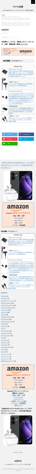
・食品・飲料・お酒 (18, 395)
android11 (4, 298)
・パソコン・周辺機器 (18, 403)
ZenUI (3, 349)
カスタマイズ (5, 354)
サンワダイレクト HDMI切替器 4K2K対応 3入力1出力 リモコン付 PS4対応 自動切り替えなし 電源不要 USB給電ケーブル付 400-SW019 (21, 278)
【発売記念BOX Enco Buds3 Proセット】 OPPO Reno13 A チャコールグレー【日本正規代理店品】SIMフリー (17, 165)
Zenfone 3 (4, 342)
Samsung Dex (5, 333)
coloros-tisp (4, 310)
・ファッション (18, 397)
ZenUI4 (3, 352)
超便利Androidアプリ (7, 361)
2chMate (3, 296)
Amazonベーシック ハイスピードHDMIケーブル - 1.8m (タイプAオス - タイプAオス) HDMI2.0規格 (21, 119)
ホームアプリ (5, 359)
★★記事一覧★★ (18, 452)
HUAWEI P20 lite (6, 317)
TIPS (2, 338)
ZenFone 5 (4, 345)
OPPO (3, 324)
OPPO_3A (4, 326)
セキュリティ (5, 356)
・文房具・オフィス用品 (18, 401)
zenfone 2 (4, 340)
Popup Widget (5, 331)
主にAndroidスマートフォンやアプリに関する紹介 (18, 464)
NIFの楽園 (18, 6)
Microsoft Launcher (7, 321)
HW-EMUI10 (5, 319)
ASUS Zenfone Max (7, 305)
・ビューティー (18, 399)
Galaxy (3, 314)
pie (2, 328)
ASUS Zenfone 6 (6, 303)
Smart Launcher (6, 335)
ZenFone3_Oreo (6, 347)
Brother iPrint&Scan (7, 307)
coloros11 (4, 312)
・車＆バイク (18, 405)
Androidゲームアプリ (7, 301)
